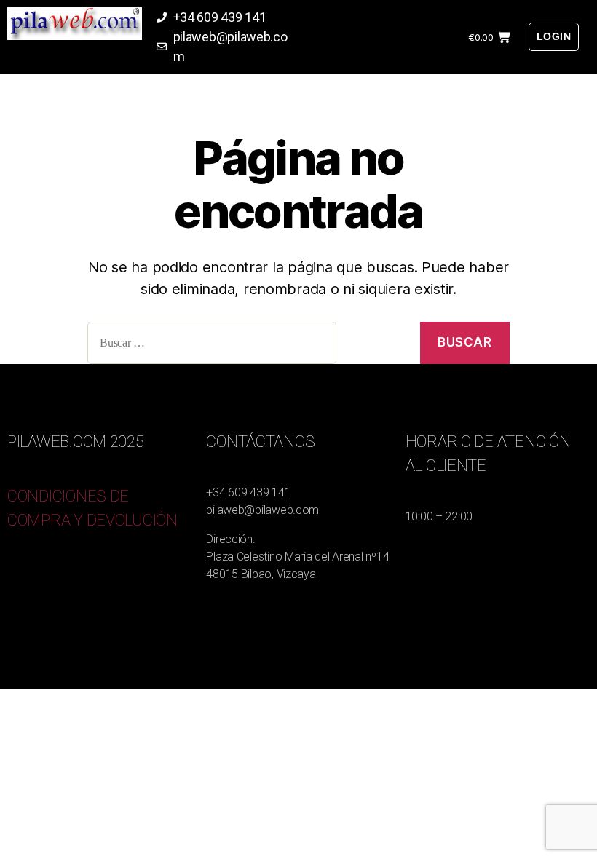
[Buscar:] (248, 346)
